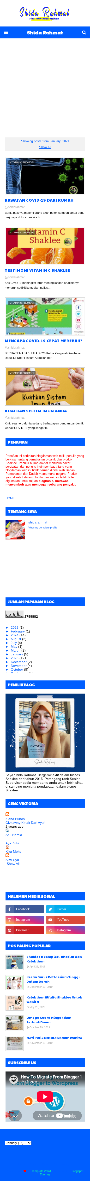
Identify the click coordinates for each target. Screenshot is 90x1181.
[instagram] (25, 920)
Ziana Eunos (15, 819)
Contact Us (49, 1164)
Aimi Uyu (12, 860)
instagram (67, 1164)
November (19, 666)
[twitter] (65, 909)
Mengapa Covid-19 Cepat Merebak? (44, 340)
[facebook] (25, 909)
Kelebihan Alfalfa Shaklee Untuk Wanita (54, 999)
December (19, 662)
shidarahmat (16, 207)
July (14, 643)
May (14, 646)
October (17, 669)
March (16, 650)
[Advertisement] (45, 83)
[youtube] (65, 920)
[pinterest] (25, 930)
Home (21, 1164)
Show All (45, 147)
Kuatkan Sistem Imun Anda (36, 410)
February (18, 631)
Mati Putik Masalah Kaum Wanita (54, 1038)
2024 (15, 635)
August (16, 639)
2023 (15, 658)
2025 (15, 627)
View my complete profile (42, 527)
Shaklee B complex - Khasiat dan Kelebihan (54, 959)
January (17, 654)
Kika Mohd (14, 851)
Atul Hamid (14, 835)
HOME (10, 498)
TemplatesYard (41, 1171)
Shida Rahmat (45, 32)
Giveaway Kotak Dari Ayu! (25, 823)
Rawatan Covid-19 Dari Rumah (39, 200)
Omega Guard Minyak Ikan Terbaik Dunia (48, 1019)
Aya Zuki (12, 843)
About (33, 1164)
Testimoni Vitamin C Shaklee (37, 270)
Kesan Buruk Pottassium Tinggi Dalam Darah (53, 979)
